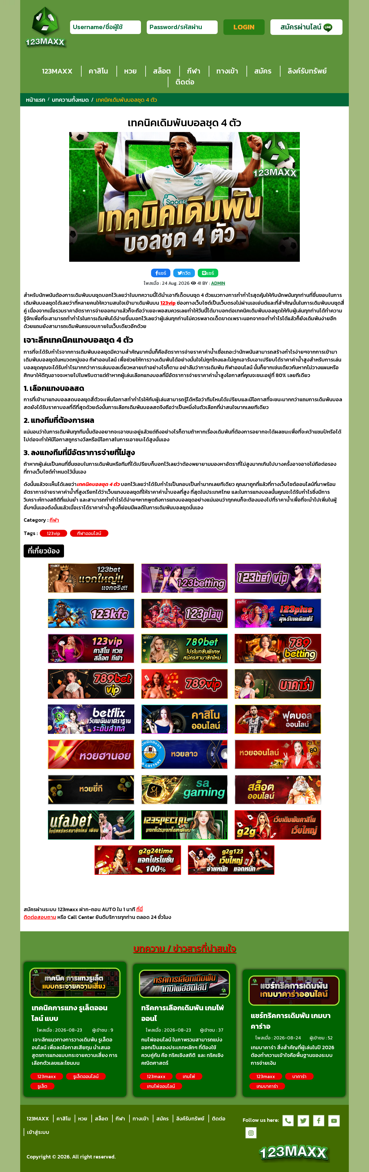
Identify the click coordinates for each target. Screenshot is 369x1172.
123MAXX (57, 71)
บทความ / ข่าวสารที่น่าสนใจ (184, 948)
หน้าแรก (35, 99)
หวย (130, 71)
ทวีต (186, 273)
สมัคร (263, 71)
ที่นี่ (139, 909)
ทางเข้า (227, 71)
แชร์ (162, 273)
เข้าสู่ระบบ (38, 1132)
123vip (53, 533)
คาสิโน (98, 71)
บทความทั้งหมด (70, 99)
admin (218, 283)
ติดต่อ (185, 82)
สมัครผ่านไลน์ (301, 26)
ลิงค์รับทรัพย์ (307, 71)
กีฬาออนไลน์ (89, 533)
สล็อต (162, 71)
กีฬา (193, 71)
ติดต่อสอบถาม (40, 917)
